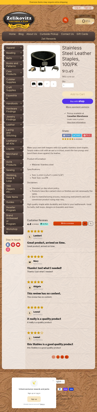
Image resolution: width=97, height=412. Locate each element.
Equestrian (11, 97)
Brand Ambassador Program (12, 219)
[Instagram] (8, 249)
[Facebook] (8, 245)
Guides (14, 203)
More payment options (77, 107)
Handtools (14, 104)
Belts (14, 59)
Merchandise (14, 155)
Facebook (65, 399)
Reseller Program (11, 209)
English (58, 382)
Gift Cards (82, 34)
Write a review (67, 223)
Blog (21, 34)
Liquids (14, 149)
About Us (31, 34)
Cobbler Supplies (11, 81)
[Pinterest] (13, 245)
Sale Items (12, 197)
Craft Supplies (14, 89)
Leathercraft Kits (14, 142)
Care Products (14, 73)
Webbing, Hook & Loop (14, 178)
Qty (63, 81)
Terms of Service (60, 396)
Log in (77, 8)
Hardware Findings (14, 110)
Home (12, 34)
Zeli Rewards (48, 38)
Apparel (14, 48)
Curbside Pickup (49, 34)
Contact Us (67, 34)
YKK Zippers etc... (14, 189)
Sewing (14, 171)
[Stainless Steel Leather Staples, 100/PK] (34, 84)
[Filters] (84, 224)
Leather (14, 125)
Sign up (87, 8)
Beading (14, 53)
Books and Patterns (14, 65)
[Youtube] (18, 245)
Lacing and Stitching (14, 132)
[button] (68, 139)
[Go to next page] (67, 357)
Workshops (11, 230)
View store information (76, 123)
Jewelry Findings (14, 118)
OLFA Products (14, 164)
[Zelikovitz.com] (19, 20)
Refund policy (77, 396)
